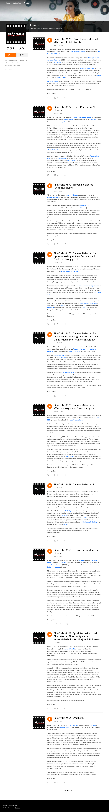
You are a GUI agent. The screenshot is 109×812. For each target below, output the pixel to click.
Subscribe (17, 3)
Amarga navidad (74, 351)
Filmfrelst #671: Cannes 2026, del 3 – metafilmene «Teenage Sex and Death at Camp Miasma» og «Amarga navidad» (76, 336)
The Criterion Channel (54, 150)
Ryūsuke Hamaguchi (90, 303)
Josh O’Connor (81, 208)
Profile (26, 3)
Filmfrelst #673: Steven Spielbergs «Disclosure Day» (73, 186)
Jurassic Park (60, 77)
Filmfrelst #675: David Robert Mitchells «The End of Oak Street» (76, 40)
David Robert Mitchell (78, 51)
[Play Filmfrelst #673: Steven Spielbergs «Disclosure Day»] (49, 185)
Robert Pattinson (53, 567)
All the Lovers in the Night (89, 522)
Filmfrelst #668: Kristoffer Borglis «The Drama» (76, 552)
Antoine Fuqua (74, 725)
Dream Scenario (56, 565)
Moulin (65, 524)
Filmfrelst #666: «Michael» (69, 717)
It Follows (57, 62)
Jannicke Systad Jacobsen (82, 117)
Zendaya (93, 565)
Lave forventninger (76, 420)
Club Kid (84, 517)
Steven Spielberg (72, 195)
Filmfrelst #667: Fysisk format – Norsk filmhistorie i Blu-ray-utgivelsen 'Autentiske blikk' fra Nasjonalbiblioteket (77, 636)
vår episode (62, 357)
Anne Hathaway (52, 81)
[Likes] (48, 98)
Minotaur (50, 307)
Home (8, 3)
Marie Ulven (70, 456)
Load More (67, 790)
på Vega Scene (63, 122)
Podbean (17, 808)
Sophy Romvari (68, 119)
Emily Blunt (82, 206)
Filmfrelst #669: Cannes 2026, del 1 (74, 484)
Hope (84, 307)
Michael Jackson (65, 727)
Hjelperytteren (62, 158)
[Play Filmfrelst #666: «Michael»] (49, 719)
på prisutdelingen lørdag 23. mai (87, 286)
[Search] (101, 3)
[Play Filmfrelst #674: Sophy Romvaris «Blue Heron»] (49, 108)
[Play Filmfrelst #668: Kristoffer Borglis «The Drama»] (49, 551)
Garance (64, 515)
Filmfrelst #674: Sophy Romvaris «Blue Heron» (75, 109)
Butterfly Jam (69, 511)
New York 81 (71, 160)
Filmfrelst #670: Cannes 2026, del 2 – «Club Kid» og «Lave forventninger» (75, 407)
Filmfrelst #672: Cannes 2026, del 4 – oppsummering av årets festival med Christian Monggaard (75, 256)
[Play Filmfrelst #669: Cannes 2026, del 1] (49, 485)
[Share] (65, 98)
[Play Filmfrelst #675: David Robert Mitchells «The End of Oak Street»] (49, 40)
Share (11, 55)
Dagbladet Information (69, 271)
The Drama (62, 562)
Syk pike (81, 560)
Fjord (81, 303)
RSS (23, 55)
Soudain (62, 305)
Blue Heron (93, 119)
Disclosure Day (52, 197)
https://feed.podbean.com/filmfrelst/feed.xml (47, 28)
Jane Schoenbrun (59, 355)
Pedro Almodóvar (68, 372)
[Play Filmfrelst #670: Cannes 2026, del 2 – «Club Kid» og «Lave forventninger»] (49, 406)
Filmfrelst (36, 25)
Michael (93, 725)
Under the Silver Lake (87, 68)
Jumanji (98, 75)
